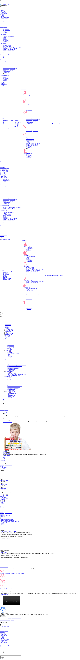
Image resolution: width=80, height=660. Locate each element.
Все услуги (2, 460)
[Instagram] (3, 652)
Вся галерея (2, 468)
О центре (2, 10)
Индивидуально (3, 59)
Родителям (2, 24)
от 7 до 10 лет (3, 23)
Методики (2, 83)
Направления (3, 26)
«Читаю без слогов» (7, 45)
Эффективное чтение (7, 46)
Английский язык (4, 498)
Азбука (4, 37)
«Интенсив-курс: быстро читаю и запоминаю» (12, 47)
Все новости (2, 525)
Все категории (3, 489)
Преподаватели (3, 13)
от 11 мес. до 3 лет (4, 20)
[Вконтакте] (3, 651)
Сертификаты (3, 12)
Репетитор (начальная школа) (8, 50)
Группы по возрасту (4, 19)
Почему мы (2, 11)
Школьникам (3, 43)
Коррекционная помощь (5, 75)
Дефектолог (5, 32)
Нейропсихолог (6, 41)
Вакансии (2, 15)
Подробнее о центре (4, 594)
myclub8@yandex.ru (4, 410)
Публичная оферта (4, 18)
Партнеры (2, 16)
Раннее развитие (3, 27)
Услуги (1, 641)
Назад (7, 320)
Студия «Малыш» (6, 30)
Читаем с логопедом (7, 64)
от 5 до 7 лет (2, 22)
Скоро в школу (3, 34)
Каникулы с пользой (4, 54)
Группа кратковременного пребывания (8, 531)
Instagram (6, 413)
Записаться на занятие (7, 422)
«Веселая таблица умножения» (9, 49)
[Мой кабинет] (1, 8)
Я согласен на (11, 618)
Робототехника (3, 506)
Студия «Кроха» (6, 29)
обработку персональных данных (14, 618)
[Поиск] (1, 6)
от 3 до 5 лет (2, 21)
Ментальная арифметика (5, 504)
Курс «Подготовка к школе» (8, 36)
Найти (2, 657)
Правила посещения (4, 17)
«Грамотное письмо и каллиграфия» (10, 48)
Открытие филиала (4, 567)
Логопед (4, 31)
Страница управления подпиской (7, 620)
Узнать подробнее (6, 417)
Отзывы (2, 14)
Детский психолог (6, 40)
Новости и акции (3, 84)
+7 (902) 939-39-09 (5, 4)
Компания (2, 632)
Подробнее (5, 451)
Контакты (2, 85)
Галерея (2, 82)
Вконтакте (6, 412)
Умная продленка (3, 552)
